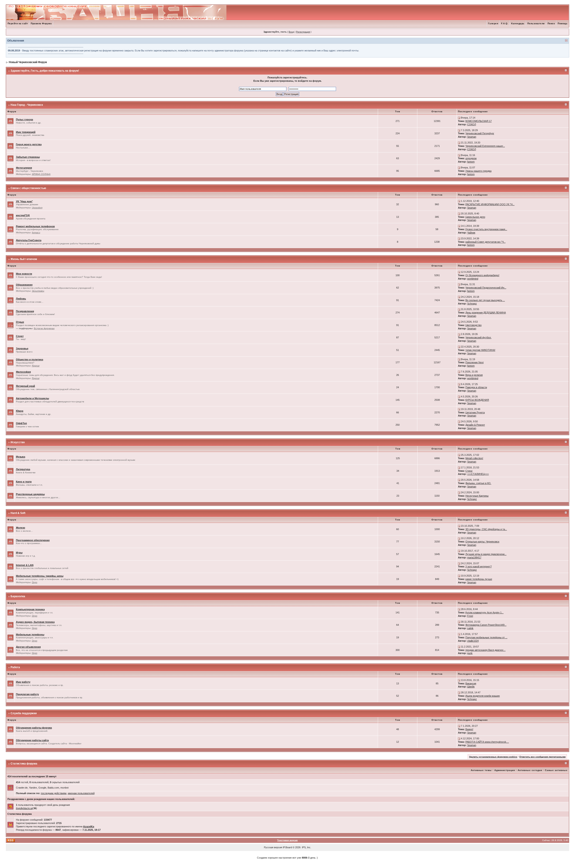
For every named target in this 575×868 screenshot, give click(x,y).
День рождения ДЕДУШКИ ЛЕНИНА (485, 312)
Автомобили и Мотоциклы (32, 398)
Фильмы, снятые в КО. (478, 483)
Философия (23, 371)
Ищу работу (23, 682)
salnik (470, 628)
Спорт (20, 336)
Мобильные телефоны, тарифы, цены (39, 576)
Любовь (21, 298)
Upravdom (37, 207)
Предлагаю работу (27, 694)
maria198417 (474, 557)
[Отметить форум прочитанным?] (10, 120)
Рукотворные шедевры (30, 494)
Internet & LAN (24, 565)
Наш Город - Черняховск (27, 104)
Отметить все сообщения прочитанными (542, 757)
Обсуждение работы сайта (32, 740)
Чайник (471, 232)
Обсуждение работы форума (34, 727)
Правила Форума (41, 23)
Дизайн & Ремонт (475, 424)
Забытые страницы (28, 157)
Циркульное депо (475, 217)
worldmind (472, 278)
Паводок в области (476, 387)
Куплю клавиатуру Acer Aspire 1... (484, 612)
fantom (471, 161)
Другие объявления (28, 646)
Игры (19, 552)
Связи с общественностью (28, 188)
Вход (291, 32)
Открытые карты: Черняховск (482, 541)
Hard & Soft (18, 513)
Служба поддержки (24, 713)
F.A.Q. (504, 23)
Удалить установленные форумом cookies (493, 757)
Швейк (471, 686)
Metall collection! (474, 458)
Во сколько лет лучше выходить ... (485, 300)
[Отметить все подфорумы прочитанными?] (10, 325)
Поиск (551, 23)
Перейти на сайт (18, 23)
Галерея (493, 23)
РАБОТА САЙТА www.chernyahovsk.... (487, 741)
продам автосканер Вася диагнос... (485, 650)
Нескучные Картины (477, 495)
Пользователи (536, 23)
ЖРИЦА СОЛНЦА (41, 174)
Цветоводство (473, 325)
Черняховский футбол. (478, 337)
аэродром (471, 158)
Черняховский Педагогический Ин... (485, 287)
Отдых (20, 322)
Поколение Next (474, 362)
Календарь (517, 23)
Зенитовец (38, 291)
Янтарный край (25, 386)
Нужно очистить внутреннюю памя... (486, 229)
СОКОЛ (471, 124)
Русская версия (273, 847)
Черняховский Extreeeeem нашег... (485, 146)
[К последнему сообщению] (459, 117)
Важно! (469, 729)
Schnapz (472, 303)
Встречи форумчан (44, 328)
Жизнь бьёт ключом (24, 259)
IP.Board (287, 847)
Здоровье (22, 348)
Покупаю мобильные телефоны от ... (486, 637)
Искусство (18, 442)
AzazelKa (88, 826)
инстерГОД (23, 215)
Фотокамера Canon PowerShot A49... (485, 624)
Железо (20, 527)
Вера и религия (474, 375)
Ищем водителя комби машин (482, 695)
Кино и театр (24, 481)
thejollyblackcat (24, 808)
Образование (24, 284)
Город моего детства (29, 144)
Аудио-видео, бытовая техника (35, 622)
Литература (23, 469)
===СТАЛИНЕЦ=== (478, 474)
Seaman (471, 136)
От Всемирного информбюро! (482, 275)
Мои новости (24, 273)
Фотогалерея (24, 167)
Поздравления (25, 311)
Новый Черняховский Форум (28, 62)
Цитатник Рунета (475, 412)
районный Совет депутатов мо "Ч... (485, 241)
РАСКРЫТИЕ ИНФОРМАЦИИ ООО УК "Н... (490, 204)
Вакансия (470, 683)
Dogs (34, 582)
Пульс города (24, 119)
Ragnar (36, 365)
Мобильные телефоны (30, 634)
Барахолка (18, 596)
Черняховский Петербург (479, 133)
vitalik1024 (473, 640)
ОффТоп (21, 423)
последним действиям (53, 793)
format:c (36, 232)
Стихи (468, 470)
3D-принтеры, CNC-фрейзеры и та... (486, 529)
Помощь (562, 23)
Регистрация (303, 32)
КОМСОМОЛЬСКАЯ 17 (478, 121)
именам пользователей (81, 793)
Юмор (19, 411)
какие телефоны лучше (478, 579)
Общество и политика (29, 359)
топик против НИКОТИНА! (480, 350)
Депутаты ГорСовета (28, 240)
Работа (15, 667)
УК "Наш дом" (24, 201)
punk (470, 653)
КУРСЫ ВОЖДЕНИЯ (477, 400)
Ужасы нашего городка (478, 171)
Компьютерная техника (30, 609)
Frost (470, 616)
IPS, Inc (306, 847)
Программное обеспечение (33, 540)
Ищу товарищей (25, 132)
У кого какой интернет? (478, 566)
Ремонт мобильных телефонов (35, 226)
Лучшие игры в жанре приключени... (485, 554)
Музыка (20, 456)
